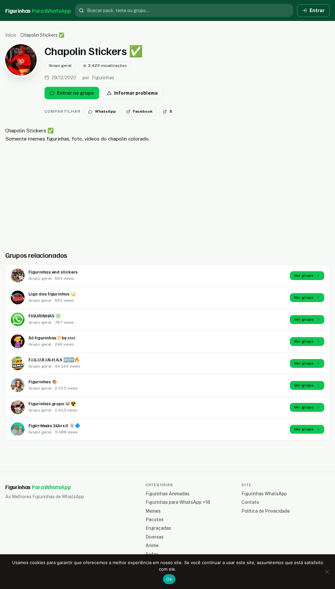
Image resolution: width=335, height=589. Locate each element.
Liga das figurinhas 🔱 (52, 293)
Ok (169, 579)
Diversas (155, 537)
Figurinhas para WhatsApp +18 (178, 502)
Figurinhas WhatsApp (264, 493)
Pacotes (155, 519)
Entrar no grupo (75, 93)
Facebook (142, 111)
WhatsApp (105, 111)
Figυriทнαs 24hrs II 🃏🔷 (54, 425)
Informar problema (136, 93)
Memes (153, 511)
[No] (327, 571)
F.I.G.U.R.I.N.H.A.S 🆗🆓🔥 (53, 359)
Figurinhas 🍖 (42, 381)
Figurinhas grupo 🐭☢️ (52, 403)
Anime (152, 545)
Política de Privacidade (265, 511)
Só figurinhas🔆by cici (51, 337)
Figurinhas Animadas (167, 493)
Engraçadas (158, 528)
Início (10, 35)
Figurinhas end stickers (53, 272)
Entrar (317, 10)
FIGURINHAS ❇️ (44, 315)
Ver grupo (304, 275)
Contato (250, 502)
